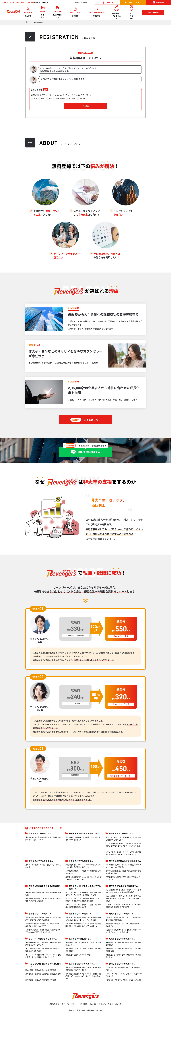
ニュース (93, 1004)
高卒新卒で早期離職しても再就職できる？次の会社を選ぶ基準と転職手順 (43, 899)
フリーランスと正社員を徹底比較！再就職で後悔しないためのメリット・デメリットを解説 (83, 918)
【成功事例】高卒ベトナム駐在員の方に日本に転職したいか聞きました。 (83, 838)
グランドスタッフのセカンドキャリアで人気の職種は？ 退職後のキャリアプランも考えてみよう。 (123, 853)
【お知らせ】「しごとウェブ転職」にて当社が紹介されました (124, 975)
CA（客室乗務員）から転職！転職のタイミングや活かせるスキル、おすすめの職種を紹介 (123, 891)
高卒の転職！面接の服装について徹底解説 (40, 970)
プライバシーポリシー (70, 1004)
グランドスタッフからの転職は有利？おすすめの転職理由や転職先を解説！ (123, 838)
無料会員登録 (153, 12)
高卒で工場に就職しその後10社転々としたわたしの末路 (43, 866)
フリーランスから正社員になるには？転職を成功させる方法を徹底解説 (123, 918)
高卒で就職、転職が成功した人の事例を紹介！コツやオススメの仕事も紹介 (123, 866)
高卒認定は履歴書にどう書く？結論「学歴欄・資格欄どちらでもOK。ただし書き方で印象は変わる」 (83, 976)
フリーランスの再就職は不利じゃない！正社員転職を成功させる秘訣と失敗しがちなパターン (83, 924)
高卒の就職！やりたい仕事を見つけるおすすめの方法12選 (83, 943)
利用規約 (83, 1004)
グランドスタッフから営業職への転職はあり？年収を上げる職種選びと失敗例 (83, 905)
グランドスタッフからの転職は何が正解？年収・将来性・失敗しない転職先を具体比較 (83, 899)
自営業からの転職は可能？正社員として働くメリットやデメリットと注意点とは (123, 931)
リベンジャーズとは (105, 1004)
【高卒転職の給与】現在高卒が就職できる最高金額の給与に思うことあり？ (43, 838)
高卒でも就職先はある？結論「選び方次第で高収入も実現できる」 (123, 872)
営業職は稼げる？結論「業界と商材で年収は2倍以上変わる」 (123, 878)
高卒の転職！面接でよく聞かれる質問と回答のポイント (43, 975)
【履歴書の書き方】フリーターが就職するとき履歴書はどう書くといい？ (43, 943)
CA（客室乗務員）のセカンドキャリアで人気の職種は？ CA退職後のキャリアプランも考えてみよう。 (123, 845)
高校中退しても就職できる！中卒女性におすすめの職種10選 (123, 949)
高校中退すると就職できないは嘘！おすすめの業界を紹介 (123, 956)
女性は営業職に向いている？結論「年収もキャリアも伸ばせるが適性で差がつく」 (83, 866)
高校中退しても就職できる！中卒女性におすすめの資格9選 (123, 943)
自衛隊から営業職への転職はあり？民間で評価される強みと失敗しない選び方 (43, 924)
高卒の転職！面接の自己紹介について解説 (40, 980)
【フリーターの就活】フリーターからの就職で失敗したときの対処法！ (43, 949)
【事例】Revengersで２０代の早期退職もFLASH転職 (43, 893)
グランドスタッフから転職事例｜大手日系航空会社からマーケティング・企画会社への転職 (83, 893)
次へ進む (85, 106)
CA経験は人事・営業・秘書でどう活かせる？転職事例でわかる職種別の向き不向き (123, 905)
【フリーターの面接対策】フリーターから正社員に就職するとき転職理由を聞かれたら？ (43, 956)
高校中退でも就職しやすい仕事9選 (77, 955)
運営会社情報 (54, 1004)
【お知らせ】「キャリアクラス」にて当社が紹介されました (123, 968)
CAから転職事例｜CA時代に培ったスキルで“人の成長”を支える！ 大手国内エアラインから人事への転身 (123, 898)
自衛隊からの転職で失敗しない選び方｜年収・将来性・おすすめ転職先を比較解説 (43, 918)
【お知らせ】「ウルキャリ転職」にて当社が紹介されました (124, 981)
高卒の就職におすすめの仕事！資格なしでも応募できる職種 (83, 949)
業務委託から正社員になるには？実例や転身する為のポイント (123, 924)
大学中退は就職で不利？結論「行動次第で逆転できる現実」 (83, 872)
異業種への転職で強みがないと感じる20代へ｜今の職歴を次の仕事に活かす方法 (83, 878)
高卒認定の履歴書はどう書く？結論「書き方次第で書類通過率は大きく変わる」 (83, 968)
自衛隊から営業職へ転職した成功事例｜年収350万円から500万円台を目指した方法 (42, 931)
